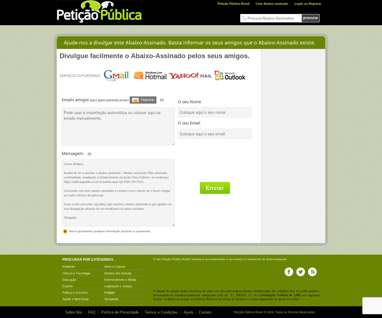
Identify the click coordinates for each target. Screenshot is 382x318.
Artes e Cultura (114, 266)
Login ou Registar (307, 3)
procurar (310, 18)
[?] (162, 100)
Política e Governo (75, 292)
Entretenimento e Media (120, 279)
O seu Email (189, 123)
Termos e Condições (161, 312)
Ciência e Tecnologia (76, 273)
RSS (312, 271)
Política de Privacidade (120, 312)
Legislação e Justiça (118, 286)
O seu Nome (189, 101)
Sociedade (111, 299)
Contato (205, 312)
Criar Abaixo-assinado (272, 3)
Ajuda (188, 312)
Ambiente (68, 266)
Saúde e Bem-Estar (75, 299)
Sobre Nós (73, 312)
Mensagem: (98, 152)
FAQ (91, 312)
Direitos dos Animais (118, 273)
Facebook (288, 271)
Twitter (300, 271)
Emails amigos (119, 97)
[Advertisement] (293, 133)
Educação (69, 279)
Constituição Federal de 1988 (279, 295)
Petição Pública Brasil (233, 3)
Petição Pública (172, 259)
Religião (109, 292)
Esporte (67, 286)
